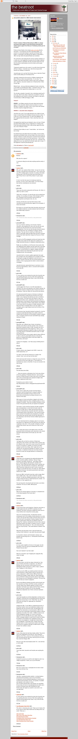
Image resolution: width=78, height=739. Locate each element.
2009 (53, 41)
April (54, 70)
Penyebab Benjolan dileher (22, 716)
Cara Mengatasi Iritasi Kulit (22, 706)
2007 (53, 80)
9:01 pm (18, 453)
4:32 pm (18, 386)
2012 (53, 36)
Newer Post (14, 731)
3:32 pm (18, 220)
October (55, 63)
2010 (53, 39)
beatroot (18, 168)
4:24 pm (18, 270)
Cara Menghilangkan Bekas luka (23, 719)
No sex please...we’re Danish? (59, 59)
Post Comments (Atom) (23, 734)
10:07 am (18, 503)
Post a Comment (16, 726)
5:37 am (18, 319)
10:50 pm (18, 487)
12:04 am (18, 495)
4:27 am (18, 703)
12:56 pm (18, 540)
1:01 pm (18, 185)
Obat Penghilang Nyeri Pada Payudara (24, 721)
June (54, 67)
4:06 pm (18, 365)
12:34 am (18, 654)
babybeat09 (31, 145)
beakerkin (18, 153)
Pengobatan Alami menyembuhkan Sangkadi (26, 718)
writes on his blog (35, 50)
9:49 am (18, 691)
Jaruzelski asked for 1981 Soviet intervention (27, 18)
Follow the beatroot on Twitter (59, 61)
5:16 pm (18, 671)
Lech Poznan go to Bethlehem (59, 48)
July (54, 65)
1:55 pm (18, 213)
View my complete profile (57, 28)
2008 (53, 78)
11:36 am (18, 165)
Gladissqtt (18, 694)
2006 (53, 82)
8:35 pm (18, 592)
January (55, 76)
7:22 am (18, 663)
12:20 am (18, 645)
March (54, 72)
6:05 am (18, 345)
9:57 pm (18, 282)
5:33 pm (18, 436)
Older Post (44, 731)
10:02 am (18, 723)
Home (29, 731)
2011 (53, 38)
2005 (53, 83)
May (54, 68)
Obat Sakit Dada (20, 713)
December (55, 43)
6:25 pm (18, 628)
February (55, 74)
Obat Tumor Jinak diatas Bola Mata (24, 715)
